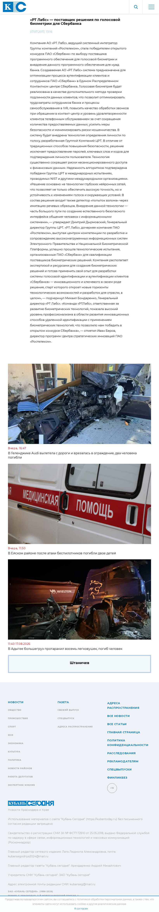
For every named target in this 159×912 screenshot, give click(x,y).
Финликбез (117, 777)
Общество (14, 710)
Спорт (12, 726)
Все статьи (117, 724)
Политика (14, 760)
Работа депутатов (20, 777)
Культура (14, 751)
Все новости (118, 716)
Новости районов (20, 768)
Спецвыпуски (119, 769)
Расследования (121, 753)
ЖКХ (10, 735)
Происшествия (18, 718)
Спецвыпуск (66, 718)
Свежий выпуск (68, 710)
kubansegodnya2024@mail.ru (28, 856)
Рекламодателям (122, 761)
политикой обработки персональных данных (104, 899)
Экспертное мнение (21, 785)
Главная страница (123, 732)
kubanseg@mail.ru (82, 884)
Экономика (15, 743)
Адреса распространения (75, 726)
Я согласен (81, 908)
